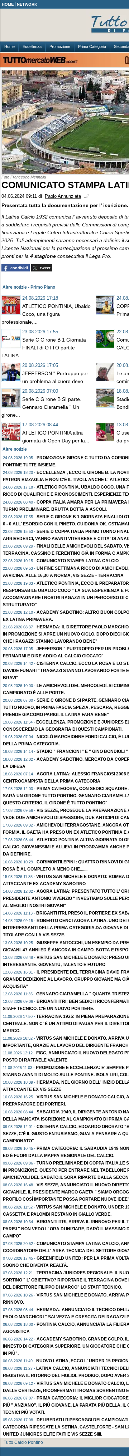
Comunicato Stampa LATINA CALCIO (78, 560)
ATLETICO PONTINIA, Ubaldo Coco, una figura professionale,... (46, 314)
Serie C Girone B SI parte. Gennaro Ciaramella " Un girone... (41, 407)
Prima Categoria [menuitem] (92, 46)
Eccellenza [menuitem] (32, 46)
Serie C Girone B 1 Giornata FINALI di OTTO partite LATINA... (43, 347)
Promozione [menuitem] (59, 46)
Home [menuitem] (9, 46)
